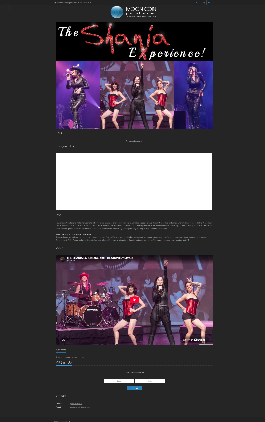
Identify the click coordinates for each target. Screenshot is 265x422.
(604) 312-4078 (76, 403)
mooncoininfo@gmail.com (67, 2)
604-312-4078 (85, 2)
